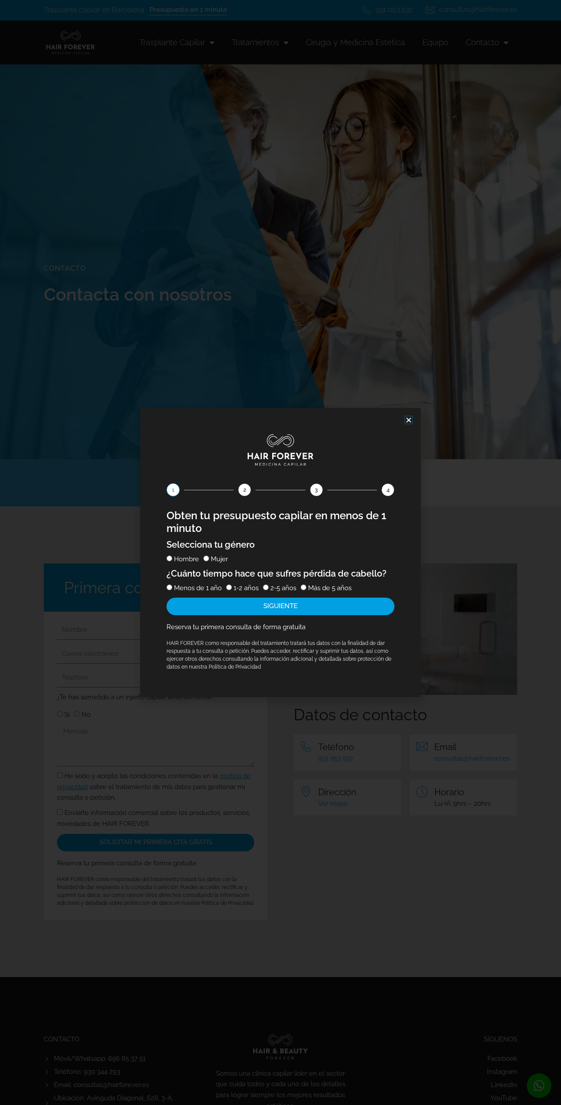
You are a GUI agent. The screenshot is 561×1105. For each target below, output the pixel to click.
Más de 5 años (330, 588)
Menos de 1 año (198, 588)
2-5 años (283, 588)
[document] (280, 552)
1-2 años (246, 588)
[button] (408, 420)
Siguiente (280, 606)
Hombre (186, 559)
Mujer (219, 559)
